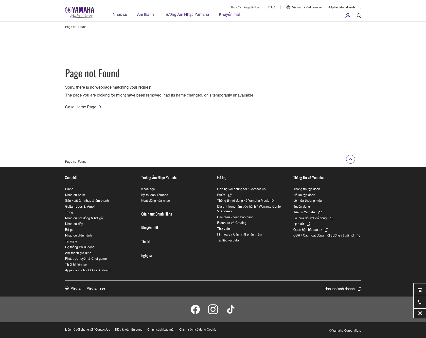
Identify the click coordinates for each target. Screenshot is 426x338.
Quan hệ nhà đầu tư (307, 229)
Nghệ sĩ (146, 255)
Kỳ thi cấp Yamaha (154, 194)
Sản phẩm (72, 177)
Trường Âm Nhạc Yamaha (186, 14)
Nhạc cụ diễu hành (78, 235)
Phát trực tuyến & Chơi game (86, 258)
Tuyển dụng (301, 206)
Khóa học (148, 188)
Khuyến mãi (229, 14)
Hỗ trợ (270, 7)
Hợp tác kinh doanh (341, 7)
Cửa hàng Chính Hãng (156, 214)
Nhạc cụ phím (75, 194)
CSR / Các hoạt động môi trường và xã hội (323, 235)
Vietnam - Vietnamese (307, 7)
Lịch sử (298, 223)
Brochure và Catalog (231, 222)
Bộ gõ (69, 229)
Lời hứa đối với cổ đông (310, 218)
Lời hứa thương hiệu (307, 200)
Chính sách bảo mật (160, 329)
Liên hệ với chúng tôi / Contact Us (241, 188)
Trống (69, 212)
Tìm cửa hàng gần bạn (246, 7)
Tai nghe (71, 241)
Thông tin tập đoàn (306, 188)
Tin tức (146, 241)
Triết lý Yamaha (304, 212)
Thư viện (223, 228)
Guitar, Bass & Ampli (80, 206)
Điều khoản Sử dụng (128, 329)
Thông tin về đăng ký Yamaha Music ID (245, 200)
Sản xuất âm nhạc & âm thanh (87, 200)
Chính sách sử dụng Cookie (197, 329)
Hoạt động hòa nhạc (155, 200)
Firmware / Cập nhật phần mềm (239, 234)
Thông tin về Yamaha (308, 177)
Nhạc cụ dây (74, 223)
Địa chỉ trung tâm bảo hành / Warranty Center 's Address (249, 209)
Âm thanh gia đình (78, 252)
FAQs (221, 194)
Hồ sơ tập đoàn (304, 194)
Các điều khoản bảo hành (235, 217)
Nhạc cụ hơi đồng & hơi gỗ (84, 218)
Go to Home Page (80, 107)
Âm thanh (145, 14)
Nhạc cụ (120, 14)
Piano (69, 188)
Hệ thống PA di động (79, 246)
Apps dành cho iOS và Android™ (88, 270)
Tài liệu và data (228, 240)
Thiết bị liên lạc (76, 264)
